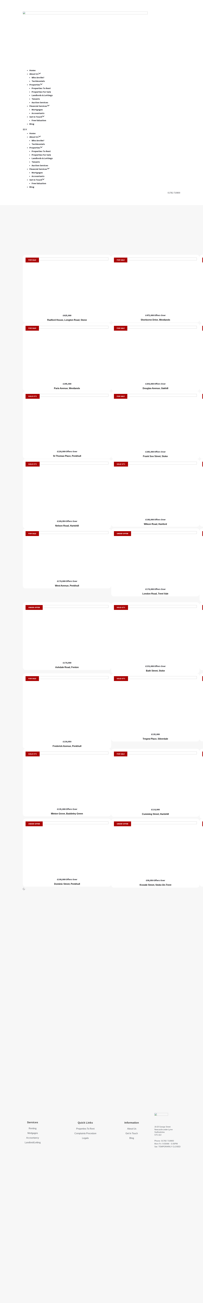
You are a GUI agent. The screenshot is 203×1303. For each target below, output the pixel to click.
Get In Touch (35, 116)
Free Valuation (39, 120)
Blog (31, 124)
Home (32, 70)
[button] (101, 130)
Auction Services (40, 102)
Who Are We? (38, 77)
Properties (34, 84)
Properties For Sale (41, 91)
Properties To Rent (41, 88)
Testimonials (38, 81)
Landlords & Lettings (42, 95)
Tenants (36, 98)
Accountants (38, 113)
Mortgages (37, 109)
